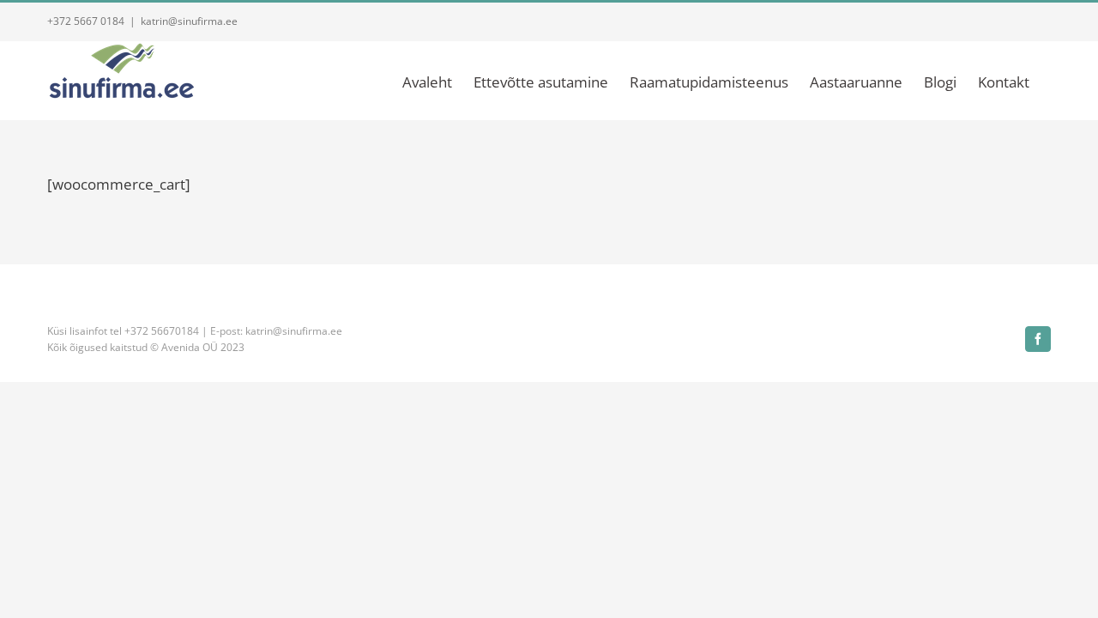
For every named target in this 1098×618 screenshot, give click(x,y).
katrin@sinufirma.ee (189, 21)
